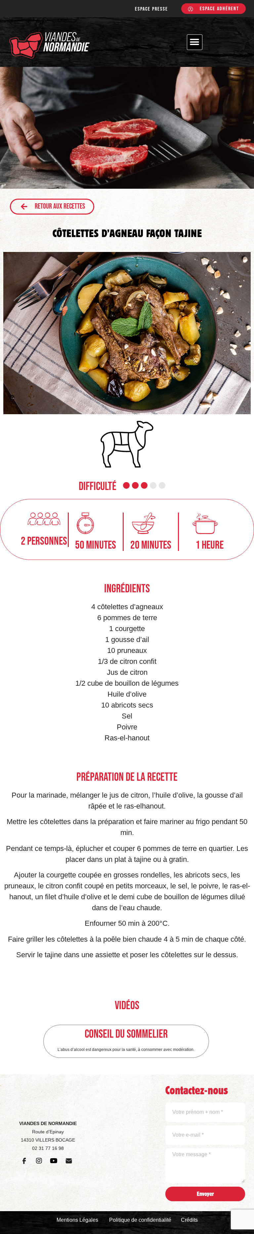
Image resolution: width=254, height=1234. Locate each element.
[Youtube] (54, 1161)
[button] (194, 42)
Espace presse (151, 9)
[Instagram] (39, 1161)
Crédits (189, 1220)
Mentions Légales (77, 1220)
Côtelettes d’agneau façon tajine (127, 233)
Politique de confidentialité (140, 1220)
